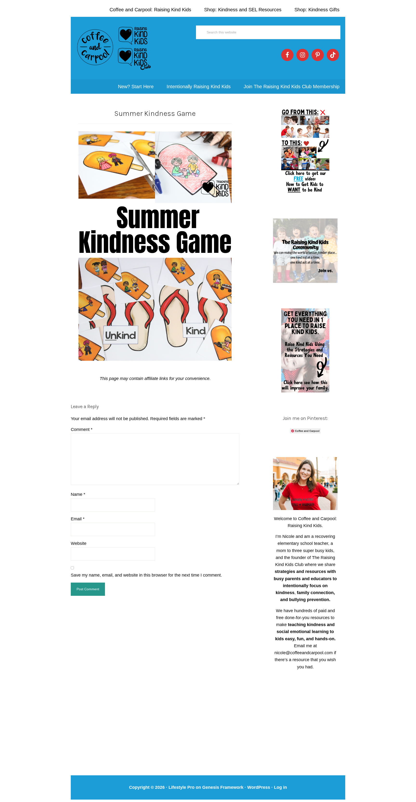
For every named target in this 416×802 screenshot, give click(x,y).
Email (77, 518)
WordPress (258, 787)
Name (78, 494)
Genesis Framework (222, 787)
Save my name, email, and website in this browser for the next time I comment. (146, 575)
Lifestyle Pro (182, 787)
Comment (81, 429)
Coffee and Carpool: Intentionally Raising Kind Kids (114, 48)
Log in (280, 787)
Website (78, 543)
